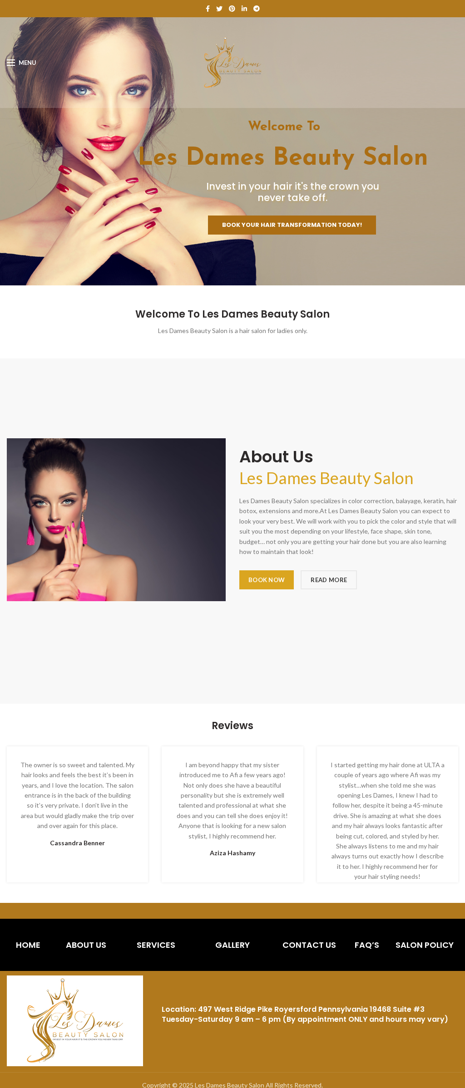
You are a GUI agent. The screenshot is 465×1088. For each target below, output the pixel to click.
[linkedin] (244, 9)
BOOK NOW (266, 579)
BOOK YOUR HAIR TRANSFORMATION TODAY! (292, 225)
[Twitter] (219, 9)
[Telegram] (256, 9)
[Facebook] (208, 9)
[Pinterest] (232, 9)
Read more (329, 579)
